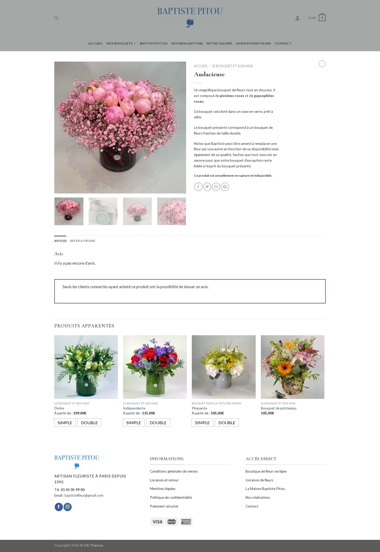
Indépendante (134, 408)
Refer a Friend (82, 241)
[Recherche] (56, 18)
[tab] (60, 241)
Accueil (95, 43)
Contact (283, 43)
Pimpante (199, 408)
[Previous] (63, 127)
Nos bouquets (119, 43)
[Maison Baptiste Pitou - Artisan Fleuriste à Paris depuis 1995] (190, 18)
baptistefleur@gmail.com (84, 495)
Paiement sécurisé (164, 506)
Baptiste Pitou (154, 43)
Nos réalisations (187, 43)
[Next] (177, 127)
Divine (59, 408)
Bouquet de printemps (279, 408)
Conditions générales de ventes (174, 471)
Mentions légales (163, 489)
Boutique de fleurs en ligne (266, 471)
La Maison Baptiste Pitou (265, 489)
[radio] (64, 422)
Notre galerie (219, 43)
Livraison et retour (164, 480)
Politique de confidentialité (171, 497)
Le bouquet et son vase (232, 66)
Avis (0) (60, 241)
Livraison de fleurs (253, 43)
